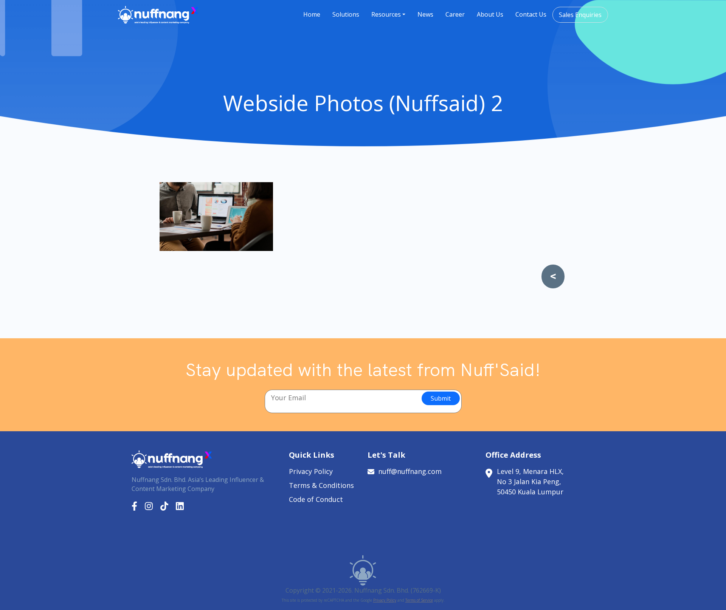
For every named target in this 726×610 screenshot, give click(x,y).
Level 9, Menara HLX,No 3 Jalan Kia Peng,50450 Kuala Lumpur (530, 481)
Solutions (345, 14)
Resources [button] (386, 14)
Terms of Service (419, 600)
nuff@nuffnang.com (410, 471)
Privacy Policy (311, 471)
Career (455, 14)
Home (311, 14)
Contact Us (530, 14)
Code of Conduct (316, 499)
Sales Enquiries (580, 15)
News (425, 14)
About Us (490, 14)
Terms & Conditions (321, 485)
